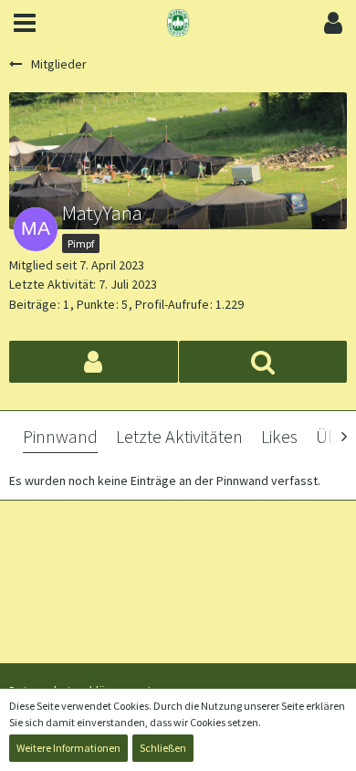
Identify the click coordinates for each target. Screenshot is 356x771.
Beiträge (33, 304)
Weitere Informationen (68, 748)
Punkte (96, 304)
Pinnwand (60, 436)
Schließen (163, 748)
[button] (24, 22)
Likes (279, 436)
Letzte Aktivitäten (179, 436)
